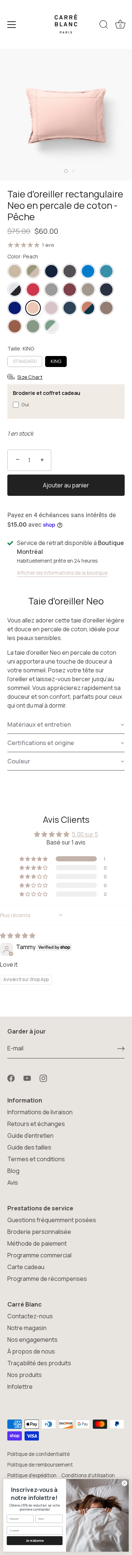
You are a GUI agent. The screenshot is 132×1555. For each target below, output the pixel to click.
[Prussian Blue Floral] (88, 308)
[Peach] (33, 308)
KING (56, 361)
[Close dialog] (125, 1483)
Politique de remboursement (40, 1464)
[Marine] (51, 271)
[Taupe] (106, 308)
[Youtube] (27, 1077)
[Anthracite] (69, 271)
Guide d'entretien (30, 1135)
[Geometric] (14, 289)
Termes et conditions (36, 1159)
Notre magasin (27, 1328)
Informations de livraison (40, 1112)
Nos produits (24, 1375)
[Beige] (14, 271)
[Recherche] (104, 26)
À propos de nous (31, 1351)
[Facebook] (11, 1077)
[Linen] (88, 289)
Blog (13, 1171)
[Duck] (106, 271)
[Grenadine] (33, 289)
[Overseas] (14, 308)
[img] (17, 935)
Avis (12, 1182)
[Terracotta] (14, 326)
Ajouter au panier (66, 485)
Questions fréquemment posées (51, 1220)
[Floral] (33, 271)
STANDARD (25, 361)
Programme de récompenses (47, 1279)
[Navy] (106, 289)
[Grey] (51, 289)
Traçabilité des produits (39, 1363)
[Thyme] (33, 326)
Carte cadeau (25, 1267)
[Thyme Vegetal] (51, 326)
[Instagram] (43, 1077)
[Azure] (88, 271)
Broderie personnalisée (39, 1232)
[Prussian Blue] (69, 308)
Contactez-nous (30, 1316)
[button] (66, 725)
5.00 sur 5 (85, 834)
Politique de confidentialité (38, 1454)
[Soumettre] (121, 1048)
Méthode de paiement (37, 1243)
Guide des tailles (29, 1147)
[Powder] (51, 308)
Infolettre (20, 1387)
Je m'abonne (35, 1540)
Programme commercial (39, 1255)
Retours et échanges (36, 1124)
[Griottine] (69, 289)
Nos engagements (32, 1340)
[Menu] (12, 25)
